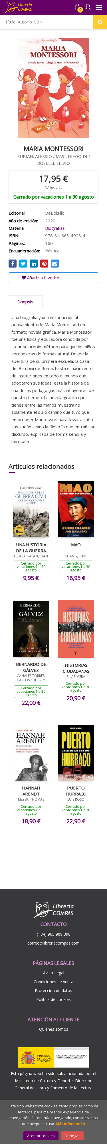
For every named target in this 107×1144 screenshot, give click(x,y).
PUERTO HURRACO (76, 790)
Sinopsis (25, 301)
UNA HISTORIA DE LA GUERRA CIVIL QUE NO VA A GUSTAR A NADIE (31, 547)
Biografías (55, 228)
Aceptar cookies (41, 1135)
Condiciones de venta (53, 981)
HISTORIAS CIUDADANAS (76, 668)
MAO (76, 544)
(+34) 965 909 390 (53, 934)
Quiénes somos (53, 1029)
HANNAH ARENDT (31, 790)
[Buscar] (100, 22)
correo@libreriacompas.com (53, 943)
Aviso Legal (53, 972)
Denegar (72, 1135)
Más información (70, 1123)
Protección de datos (53, 990)
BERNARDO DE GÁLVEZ (31, 667)
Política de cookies (53, 999)
